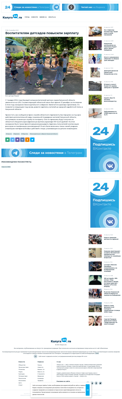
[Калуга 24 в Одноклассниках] (96, 383)
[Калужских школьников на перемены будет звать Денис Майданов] (95, 45)
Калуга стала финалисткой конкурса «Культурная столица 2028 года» (112, 309)
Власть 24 (52, 17)
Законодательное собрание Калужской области (44, 134)
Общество (25, 134)
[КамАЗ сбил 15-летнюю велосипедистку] (95, 100)
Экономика (22, 380)
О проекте (41, 374)
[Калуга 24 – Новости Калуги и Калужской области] (12, 16)
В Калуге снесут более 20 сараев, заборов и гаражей (111, 86)
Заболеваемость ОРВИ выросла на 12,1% (110, 113)
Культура (21, 374)
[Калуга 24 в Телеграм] (32, 7)
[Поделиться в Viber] (17, 140)
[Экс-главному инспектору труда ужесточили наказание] (95, 32)
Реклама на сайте (63, 381)
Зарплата (16, 134)
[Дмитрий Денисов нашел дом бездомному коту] (95, 72)
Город (27, 17)
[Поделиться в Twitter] (32, 140)
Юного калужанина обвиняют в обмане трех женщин (111, 58)
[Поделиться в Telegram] (12, 140)
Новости (34, 17)
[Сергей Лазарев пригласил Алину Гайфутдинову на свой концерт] (95, 321)
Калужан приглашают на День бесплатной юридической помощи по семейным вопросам (112, 254)
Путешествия (22, 376)
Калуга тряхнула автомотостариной (111, 238)
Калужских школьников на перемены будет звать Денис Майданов (110, 47)
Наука (20, 371)
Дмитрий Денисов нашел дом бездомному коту (111, 72)
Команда (41, 378)
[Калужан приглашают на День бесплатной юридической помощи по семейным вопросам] (95, 253)
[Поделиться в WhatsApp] (7, 140)
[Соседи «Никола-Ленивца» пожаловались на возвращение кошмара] (95, 266)
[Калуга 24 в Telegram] (92, 383)
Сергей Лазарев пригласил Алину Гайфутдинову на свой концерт (110, 321)
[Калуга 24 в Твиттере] (100, 383)
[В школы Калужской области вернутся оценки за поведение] (95, 293)
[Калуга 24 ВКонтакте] (104, 148)
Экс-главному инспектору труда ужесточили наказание (111, 32)
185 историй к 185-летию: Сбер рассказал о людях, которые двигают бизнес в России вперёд (111, 282)
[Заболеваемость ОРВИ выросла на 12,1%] (95, 113)
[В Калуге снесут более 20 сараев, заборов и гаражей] (95, 86)
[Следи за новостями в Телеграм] (44, 153)
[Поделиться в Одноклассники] (27, 140)
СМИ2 (97, 353)
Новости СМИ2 (6, 167)
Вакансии (41, 376)
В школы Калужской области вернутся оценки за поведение (112, 293)
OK (88, 390)
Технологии (22, 378)
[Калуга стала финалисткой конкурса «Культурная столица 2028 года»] (95, 307)
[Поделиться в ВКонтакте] (22, 140)
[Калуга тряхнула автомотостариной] (95, 239)
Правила (40, 380)
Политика (21, 369)
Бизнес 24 (43, 17)
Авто (20, 383)
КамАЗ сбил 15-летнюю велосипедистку (110, 99)
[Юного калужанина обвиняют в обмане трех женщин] (95, 59)
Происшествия (23, 367)
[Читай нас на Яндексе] (90, 7)
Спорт (20, 385)
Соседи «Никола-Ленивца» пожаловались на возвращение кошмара (110, 268)
